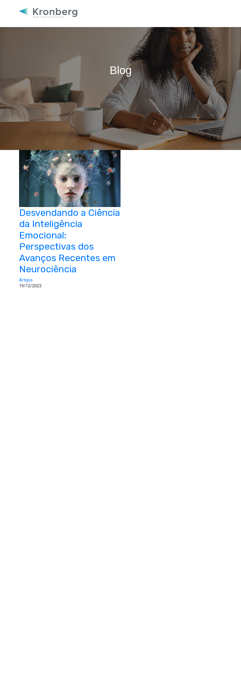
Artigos (26, 280)
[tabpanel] (120, 75)
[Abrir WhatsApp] (226, 669)
